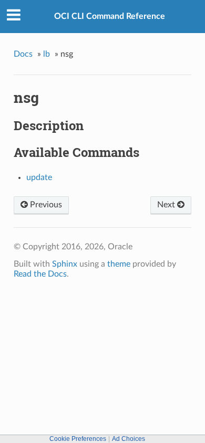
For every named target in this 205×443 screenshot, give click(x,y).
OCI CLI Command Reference (109, 16)
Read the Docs (40, 274)
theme (118, 264)
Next (167, 205)
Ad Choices (128, 438)
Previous (45, 205)
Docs (23, 54)
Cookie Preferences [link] (77, 438)
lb (46, 54)
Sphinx (64, 264)
